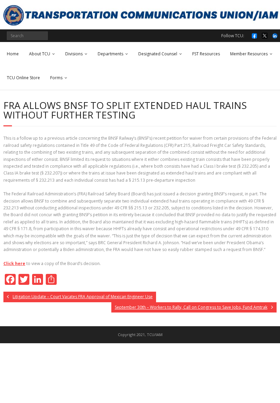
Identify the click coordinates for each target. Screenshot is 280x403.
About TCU (39, 54)
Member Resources (249, 54)
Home (13, 54)
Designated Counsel (157, 54)
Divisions (74, 54)
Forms (56, 78)
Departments (110, 54)
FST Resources (206, 54)
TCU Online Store (23, 78)
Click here (14, 263)
